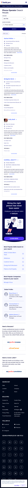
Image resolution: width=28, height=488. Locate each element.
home (3, 6)
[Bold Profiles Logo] (5, 2)
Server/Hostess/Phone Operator (12, 41)
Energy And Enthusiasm (10, 265)
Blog (3, 406)
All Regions (17, 409)
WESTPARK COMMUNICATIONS (13, 164)
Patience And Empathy (10, 269)
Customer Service (9, 261)
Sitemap (16, 406)
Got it (23, 485)
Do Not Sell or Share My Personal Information (19, 414)
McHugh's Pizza (9, 43)
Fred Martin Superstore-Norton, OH (13, 85)
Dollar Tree (6, 143)
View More (19, 52)
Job (3, 391)
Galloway (8, 45)
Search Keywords (6, 22)
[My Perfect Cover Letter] (14, 371)
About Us (16, 403)
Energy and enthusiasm (9, 63)
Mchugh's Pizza (8, 282)
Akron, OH (8, 87)
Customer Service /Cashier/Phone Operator (13, 82)
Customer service (7, 65)
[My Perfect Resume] (14, 342)
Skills (3, 385)
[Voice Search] (24, 24)
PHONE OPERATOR (10, 162)
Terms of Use (5, 403)
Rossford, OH (9, 128)
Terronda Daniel (13, 303)
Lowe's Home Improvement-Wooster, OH (12, 102)
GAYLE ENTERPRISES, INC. (10, 181)
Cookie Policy (17, 400)
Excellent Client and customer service (12, 187)
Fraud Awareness (6, 415)
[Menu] (26, 2)
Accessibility (5, 409)
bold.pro (15, 213)
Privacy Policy (5, 412)
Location (4, 388)
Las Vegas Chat (9, 126)
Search (14, 29)
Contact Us (5, 400)
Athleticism (7, 258)
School (16, 385)
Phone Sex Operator (10, 124)
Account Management (8, 107)
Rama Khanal (12, 293)
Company (16, 388)
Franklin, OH (8, 167)
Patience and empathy (8, 68)
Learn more (14, 238)
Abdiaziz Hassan (13, 314)
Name (15, 391)
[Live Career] (14, 348)
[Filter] (5, 33)
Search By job (10, 6)
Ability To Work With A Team (10, 253)
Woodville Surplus (8, 145)
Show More (14, 72)
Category (4, 15)
